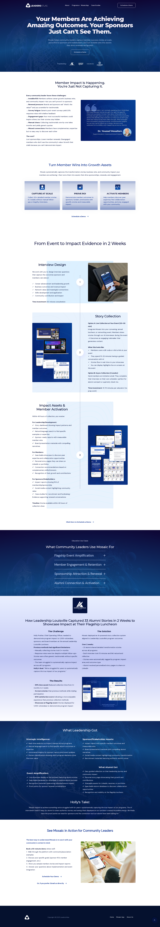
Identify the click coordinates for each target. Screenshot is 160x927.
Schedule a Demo (126, 5)
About (67, 5)
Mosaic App (120, 917)
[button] (75, 5)
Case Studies (95, 5)
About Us (130, 917)
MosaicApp (85, 5)
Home (112, 917)
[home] (36, 5)
